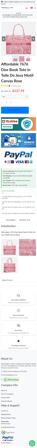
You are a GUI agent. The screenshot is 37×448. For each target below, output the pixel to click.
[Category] (35, 8)
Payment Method (6, 401)
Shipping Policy (6, 414)
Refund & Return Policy (8, 418)
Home (19, 13)
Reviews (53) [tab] (25, 220)
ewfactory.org (5, 423)
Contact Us (4, 411)
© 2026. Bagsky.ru (6, 443)
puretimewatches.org (7, 427)
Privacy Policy (5, 397)
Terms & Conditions (7, 394)
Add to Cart (16, 110)
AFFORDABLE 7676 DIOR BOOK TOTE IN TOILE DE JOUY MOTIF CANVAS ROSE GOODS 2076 (18, 16)
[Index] (27, 8)
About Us (4, 390)
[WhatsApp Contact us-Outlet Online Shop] (32, 443)
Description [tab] (10, 220)
